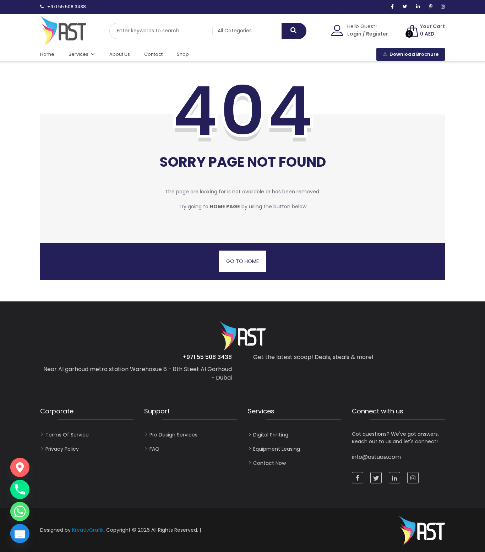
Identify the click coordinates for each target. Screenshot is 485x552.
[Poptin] (19, 533)
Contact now (269, 463)
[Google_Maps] (19, 467)
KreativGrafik (88, 530)
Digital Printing (270, 434)
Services (78, 54)
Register (377, 33)
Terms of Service (67, 434)
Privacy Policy (62, 448)
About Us (119, 54)
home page (225, 206)
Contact (153, 54)
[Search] (294, 31)
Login (354, 33)
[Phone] (19, 489)
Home (47, 54)
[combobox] (160, 31)
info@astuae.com (376, 457)
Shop (183, 54)
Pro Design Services (173, 434)
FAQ (154, 448)
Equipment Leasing (276, 448)
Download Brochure (413, 54)
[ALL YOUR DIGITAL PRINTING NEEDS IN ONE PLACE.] (63, 41)
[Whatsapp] (19, 511)
